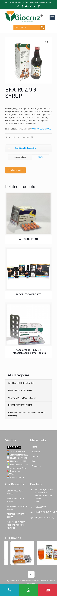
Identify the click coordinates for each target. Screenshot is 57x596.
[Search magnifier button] (42, 27)
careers (35, 456)
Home (34, 446)
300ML (40, 157)
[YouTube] (34, 6)
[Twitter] (30, 6)
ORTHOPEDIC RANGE (41, 128)
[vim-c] (20, 553)
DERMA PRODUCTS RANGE (20, 390)
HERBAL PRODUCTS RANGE (20, 405)
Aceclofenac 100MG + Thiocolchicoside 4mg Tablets (28, 352)
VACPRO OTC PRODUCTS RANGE (22, 397)
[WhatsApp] (18, 6)
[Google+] (26, 6)
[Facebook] (22, 6)
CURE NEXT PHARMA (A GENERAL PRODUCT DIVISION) (27, 414)
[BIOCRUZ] (31, 16)
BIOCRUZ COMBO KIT (28, 294)
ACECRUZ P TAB (28, 239)
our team (36, 451)
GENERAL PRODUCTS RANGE (21, 383)
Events (35, 461)
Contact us (36, 466)
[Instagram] (39, 6)
